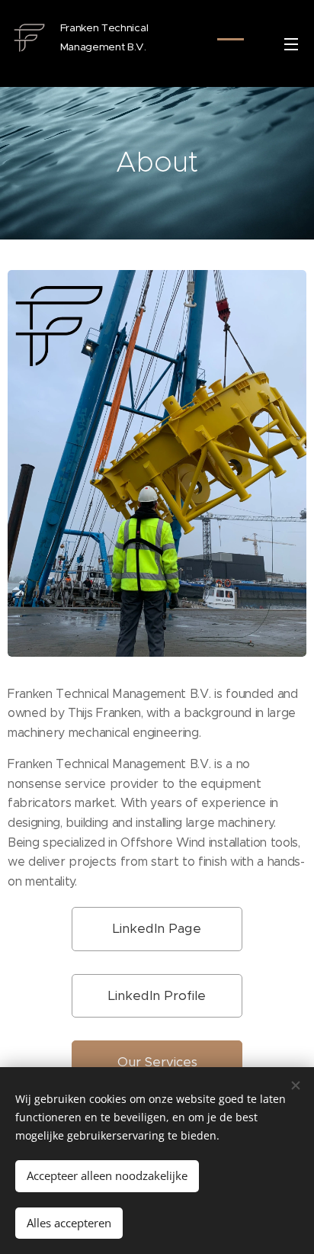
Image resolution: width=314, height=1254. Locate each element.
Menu (291, 43)
